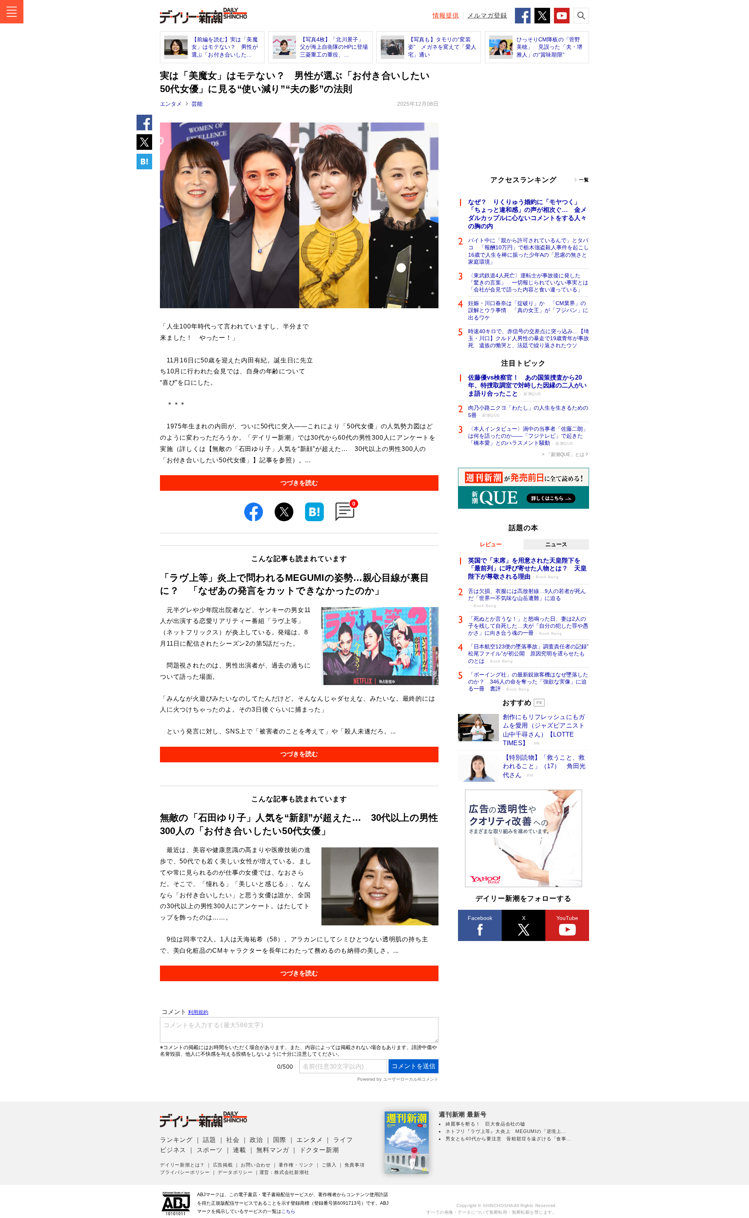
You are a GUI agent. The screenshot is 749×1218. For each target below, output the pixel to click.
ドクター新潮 (319, 1150)
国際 (279, 1139)
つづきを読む (299, 482)
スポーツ (210, 1150)
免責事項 (354, 1165)
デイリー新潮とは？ (182, 1165)
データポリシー (235, 1172)
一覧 (584, 180)
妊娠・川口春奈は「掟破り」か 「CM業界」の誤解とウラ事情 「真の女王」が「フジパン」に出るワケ (528, 310)
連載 (239, 1150)
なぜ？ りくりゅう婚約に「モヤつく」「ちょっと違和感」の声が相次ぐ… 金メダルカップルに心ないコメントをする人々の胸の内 (527, 214)
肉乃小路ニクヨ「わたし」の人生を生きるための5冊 (528, 411)
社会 (233, 1139)
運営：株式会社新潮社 (284, 1172)
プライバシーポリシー (185, 1172)
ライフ (343, 1139)
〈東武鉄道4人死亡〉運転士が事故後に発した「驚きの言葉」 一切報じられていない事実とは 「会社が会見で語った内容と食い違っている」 (528, 282)
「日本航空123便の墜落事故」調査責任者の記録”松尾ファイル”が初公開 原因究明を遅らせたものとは (528, 653)
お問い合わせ (256, 1165)
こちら (288, 1211)
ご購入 (328, 1165)
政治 (256, 1139)
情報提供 (446, 15)
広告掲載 (223, 1165)
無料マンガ (272, 1150)
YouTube (567, 918)
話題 (209, 1139)
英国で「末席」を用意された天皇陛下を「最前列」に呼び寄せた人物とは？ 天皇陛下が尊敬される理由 (527, 568)
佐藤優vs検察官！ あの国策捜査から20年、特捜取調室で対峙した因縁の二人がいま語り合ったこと (527, 385)
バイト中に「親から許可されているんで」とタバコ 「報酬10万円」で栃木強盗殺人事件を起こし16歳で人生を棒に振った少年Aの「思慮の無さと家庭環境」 (528, 251)
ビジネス (173, 1150)
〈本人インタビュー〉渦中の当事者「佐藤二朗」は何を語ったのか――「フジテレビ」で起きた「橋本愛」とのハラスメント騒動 (528, 436)
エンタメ (171, 104)
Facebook (480, 918)
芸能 (197, 104)
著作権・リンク (296, 1165)
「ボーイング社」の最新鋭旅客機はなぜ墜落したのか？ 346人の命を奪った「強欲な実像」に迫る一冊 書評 (528, 681)
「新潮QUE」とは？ (567, 454)
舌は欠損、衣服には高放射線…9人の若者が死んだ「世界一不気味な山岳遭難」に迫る (527, 598)
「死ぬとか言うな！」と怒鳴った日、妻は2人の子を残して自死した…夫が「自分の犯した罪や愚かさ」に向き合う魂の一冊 (528, 626)
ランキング (176, 1139)
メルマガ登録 (487, 15)
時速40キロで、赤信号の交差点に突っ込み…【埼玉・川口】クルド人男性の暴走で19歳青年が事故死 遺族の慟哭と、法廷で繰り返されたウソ (528, 338)
